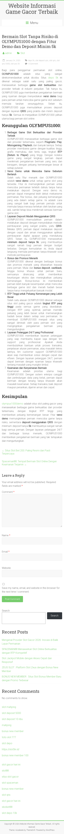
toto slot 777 (9, 737)
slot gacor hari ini (11, 764)
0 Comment (33, 64)
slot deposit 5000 (11, 713)
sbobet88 (7, 806)
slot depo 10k (9, 813)
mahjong (6, 725)
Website (6, 567)
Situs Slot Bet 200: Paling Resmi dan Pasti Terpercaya (26, 452)
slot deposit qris (41, 60)
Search (6, 610)
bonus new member (13, 731)
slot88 (5, 770)
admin (8, 53)
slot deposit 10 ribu (12, 719)
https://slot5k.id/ (10, 749)
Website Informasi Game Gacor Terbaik (32, 8)
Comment (8, 491)
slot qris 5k (15, 64)
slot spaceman (10, 782)
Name (6, 535)
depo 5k (31, 60)
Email (5, 551)
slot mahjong (9, 707)
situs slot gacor (10, 776)
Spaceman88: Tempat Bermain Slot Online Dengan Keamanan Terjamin (29, 463)
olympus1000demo (12, 403)
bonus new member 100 (15, 755)
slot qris (52, 60)
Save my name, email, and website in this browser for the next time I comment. (31, 590)
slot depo (7, 743)
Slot (23, 53)
